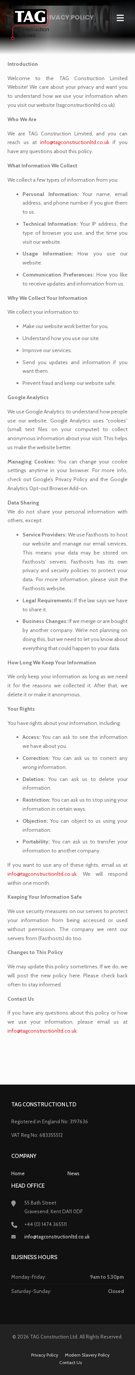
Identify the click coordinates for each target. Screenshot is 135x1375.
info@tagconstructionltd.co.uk (57, 1237)
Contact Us (70, 1362)
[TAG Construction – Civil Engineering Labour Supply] (30, 23)
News (74, 1173)
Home (18, 1173)
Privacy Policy (44, 1355)
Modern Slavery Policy (87, 1355)
